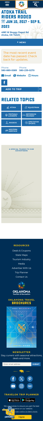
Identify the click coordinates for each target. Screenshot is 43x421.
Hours (35, 75)
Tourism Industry (22, 259)
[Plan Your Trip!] (9, 412)
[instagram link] (21, 386)
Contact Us (21, 277)
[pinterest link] (30, 379)
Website (21, 75)
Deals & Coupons (21, 250)
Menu (7, 2)
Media (21, 263)
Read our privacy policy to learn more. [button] (22, 411)
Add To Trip (14, 89)
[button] (7, 4)
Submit (35, 364)
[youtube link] (13, 386)
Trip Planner (21, 272)
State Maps (22, 255)
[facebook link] (13, 379)
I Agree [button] (21, 417)
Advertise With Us (21, 268)
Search (36, 2)
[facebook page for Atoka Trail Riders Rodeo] (4, 82)
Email (8, 75)
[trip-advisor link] (30, 386)
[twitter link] (21, 379)
